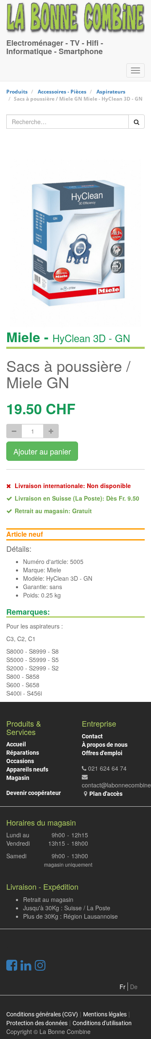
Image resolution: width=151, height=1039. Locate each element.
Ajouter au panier (42, 451)
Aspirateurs (110, 91)
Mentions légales (105, 1014)
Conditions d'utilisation (102, 1023)
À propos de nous (105, 744)
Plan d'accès (105, 793)
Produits (17, 91)
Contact (92, 736)
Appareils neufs (27, 769)
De (134, 986)
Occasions (20, 761)
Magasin (17, 777)
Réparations (22, 752)
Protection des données (37, 1023)
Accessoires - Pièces (62, 91)
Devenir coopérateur (33, 793)
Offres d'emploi (102, 753)
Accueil (16, 744)
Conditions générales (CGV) (42, 1014)
